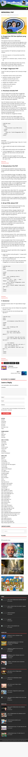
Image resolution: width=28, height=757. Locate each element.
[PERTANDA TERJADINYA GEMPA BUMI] (4, 693)
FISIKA (2, 596)
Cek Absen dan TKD (5, 463)
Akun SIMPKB (4, 474)
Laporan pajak (4, 467)
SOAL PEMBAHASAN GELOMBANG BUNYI (16, 713)
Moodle (3, 419)
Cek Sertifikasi (4, 461)
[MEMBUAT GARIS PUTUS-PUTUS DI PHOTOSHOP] (4, 651)
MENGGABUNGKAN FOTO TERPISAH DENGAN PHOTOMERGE (15, 642)
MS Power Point (4, 427)
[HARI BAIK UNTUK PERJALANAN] (4, 673)
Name (2, 397)
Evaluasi (3, 435)
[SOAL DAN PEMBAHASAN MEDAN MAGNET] (4, 602)
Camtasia (3, 450)
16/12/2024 (4, 15)
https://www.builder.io (5, 496)
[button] (26, 8)
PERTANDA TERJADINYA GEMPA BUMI (15, 690)
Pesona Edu (3, 460)
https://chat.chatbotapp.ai (6, 505)
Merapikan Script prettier (6, 484)
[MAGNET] (4, 622)
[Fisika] (12, 557)
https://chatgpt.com (5, 489)
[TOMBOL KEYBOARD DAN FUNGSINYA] (4, 664)
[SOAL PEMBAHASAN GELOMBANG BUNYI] (4, 716)
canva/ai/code (4, 487)
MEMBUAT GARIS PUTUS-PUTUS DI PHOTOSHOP (15, 649)
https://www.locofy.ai (5, 502)
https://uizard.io (4, 503)
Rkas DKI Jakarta (4, 477)
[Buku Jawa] (12, 573)
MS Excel (3, 424)
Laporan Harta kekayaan (6, 468)
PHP (17, 363)
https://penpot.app (5, 500)
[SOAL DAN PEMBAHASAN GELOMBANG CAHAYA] (4, 709)
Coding (6, 363)
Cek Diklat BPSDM (5, 471)
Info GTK (3, 480)
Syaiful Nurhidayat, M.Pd (13, 15)
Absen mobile (4, 476)
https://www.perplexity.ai (6, 519)
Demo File (3, 161)
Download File (4, 298)
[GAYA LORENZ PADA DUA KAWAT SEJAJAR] (4, 608)
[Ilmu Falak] (12, 590)
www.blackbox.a (4, 486)
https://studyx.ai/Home (6, 511)
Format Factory (4, 447)
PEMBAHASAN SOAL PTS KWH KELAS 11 (16, 733)
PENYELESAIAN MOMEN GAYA (14, 720)
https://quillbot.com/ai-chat (7, 506)
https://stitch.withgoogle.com (7, 493)
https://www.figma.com (6, 499)
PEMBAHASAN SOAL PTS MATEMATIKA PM (16, 726)
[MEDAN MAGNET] (4, 615)
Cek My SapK (4, 466)
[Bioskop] (5, 540)
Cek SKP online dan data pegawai (8, 464)
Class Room (3, 442)
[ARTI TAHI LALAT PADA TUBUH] (4, 686)
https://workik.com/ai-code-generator (9, 515)
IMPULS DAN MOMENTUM (13, 625)
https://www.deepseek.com (7, 492)
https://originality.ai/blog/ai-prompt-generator (10, 512)
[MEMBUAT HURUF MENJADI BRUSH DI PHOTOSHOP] (4, 657)
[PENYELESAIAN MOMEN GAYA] (4, 722)
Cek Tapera (3, 470)
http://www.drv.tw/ (5, 481)
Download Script (5, 163)
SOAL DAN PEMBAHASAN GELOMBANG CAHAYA (16, 707)
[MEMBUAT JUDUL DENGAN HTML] (4, 638)
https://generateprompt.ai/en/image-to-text (10, 513)
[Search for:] (14, 531)
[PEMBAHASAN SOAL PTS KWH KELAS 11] (4, 735)
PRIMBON (3, 668)
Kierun (2, 479)
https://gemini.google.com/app (7, 508)
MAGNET (9, 619)
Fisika (2, 428)
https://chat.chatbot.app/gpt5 (7, 521)
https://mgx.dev (4, 516)
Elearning (3, 437)
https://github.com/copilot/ (7, 490)
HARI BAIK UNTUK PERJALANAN (14, 671)
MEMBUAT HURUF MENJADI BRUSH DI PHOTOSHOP (15, 655)
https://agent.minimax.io (6, 518)
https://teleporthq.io (5, 497)
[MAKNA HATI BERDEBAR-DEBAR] (4, 680)
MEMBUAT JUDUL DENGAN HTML (14, 635)
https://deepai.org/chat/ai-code (7, 522)
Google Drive (4, 444)
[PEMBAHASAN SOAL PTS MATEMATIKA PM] (4, 729)
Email (2, 401)
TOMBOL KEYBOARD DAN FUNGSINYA (15, 661)
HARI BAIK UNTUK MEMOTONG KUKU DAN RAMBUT (16, 698)
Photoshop (3, 421)
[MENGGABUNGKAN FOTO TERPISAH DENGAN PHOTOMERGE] (4, 644)
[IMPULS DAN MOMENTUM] (4, 628)
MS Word (3, 425)
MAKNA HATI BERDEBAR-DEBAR (14, 677)
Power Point (4, 448)
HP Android (3, 451)
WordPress (3, 422)
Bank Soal (3, 434)
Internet (12, 363)
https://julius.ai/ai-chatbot (6, 509)
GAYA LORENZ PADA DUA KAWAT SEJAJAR (16, 606)
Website (3, 404)
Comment (3, 387)
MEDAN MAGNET (11, 612)
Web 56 (2, 458)
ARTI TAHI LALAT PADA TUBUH (14, 684)
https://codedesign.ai (5, 495)
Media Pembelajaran (5, 453)
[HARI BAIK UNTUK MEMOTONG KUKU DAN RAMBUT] (4, 700)
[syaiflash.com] (14, 6)
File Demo (3, 296)
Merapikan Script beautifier (7, 483)
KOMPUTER (3, 632)
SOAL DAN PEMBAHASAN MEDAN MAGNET (16, 599)
